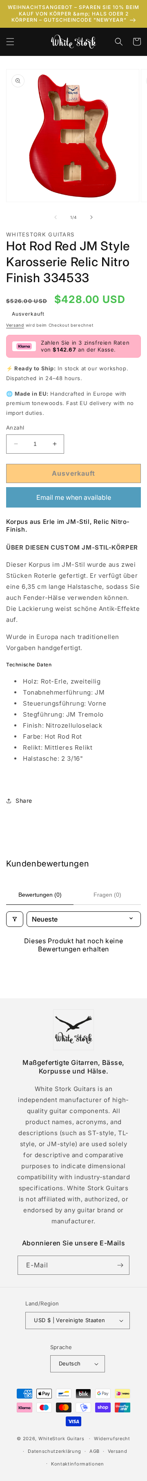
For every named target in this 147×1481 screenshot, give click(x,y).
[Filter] (14, 919)
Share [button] (24, 800)
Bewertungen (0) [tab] (40, 894)
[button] (10, 42)
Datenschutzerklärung (54, 1451)
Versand (15, 325)
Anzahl (15, 427)
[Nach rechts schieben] (91, 217)
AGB (94, 1451)
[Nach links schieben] (56, 217)
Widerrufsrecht (112, 1438)
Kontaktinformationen (77, 1464)
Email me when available (73, 497)
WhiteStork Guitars (61, 1438)
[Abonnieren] (120, 1265)
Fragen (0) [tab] (107, 894)
